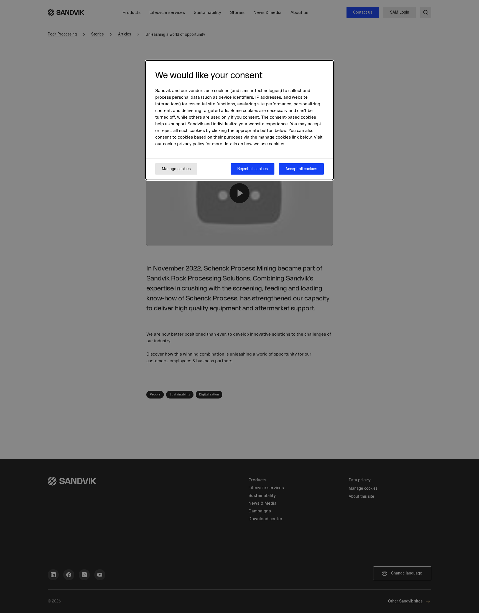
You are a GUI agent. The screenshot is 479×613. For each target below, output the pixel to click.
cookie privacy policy (183, 144)
